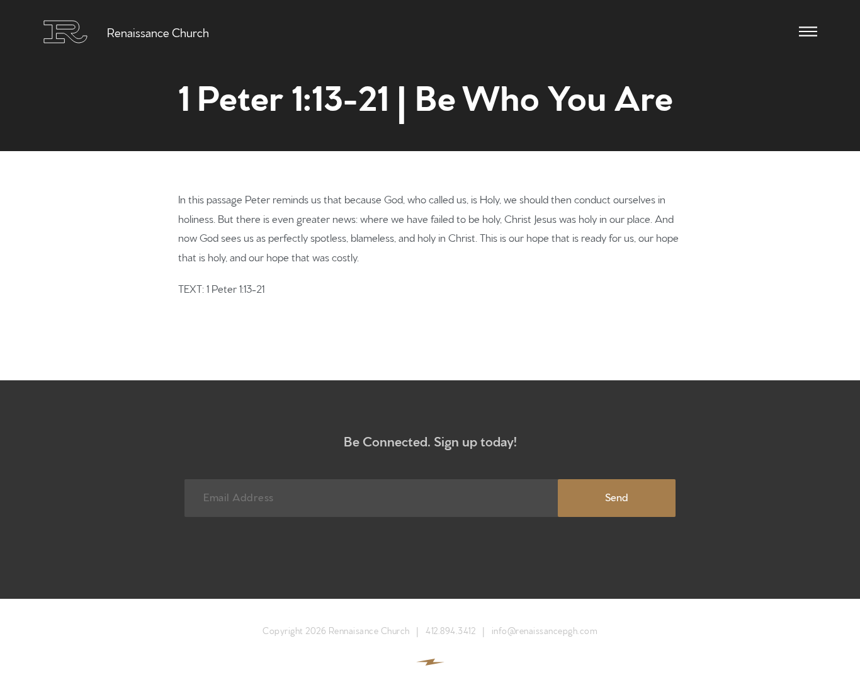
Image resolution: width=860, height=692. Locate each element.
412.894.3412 (450, 630)
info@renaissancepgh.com (545, 630)
